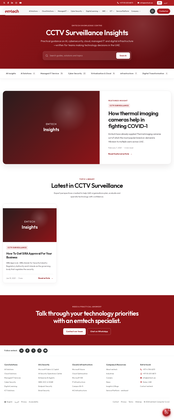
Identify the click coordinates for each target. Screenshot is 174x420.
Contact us (163, 11)
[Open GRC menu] (107, 11)
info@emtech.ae (149, 378)
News (108, 382)
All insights (11, 73)
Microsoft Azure (78, 369)
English (9, 402)
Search (123, 55)
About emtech (111, 369)
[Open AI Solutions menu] (39, 11)
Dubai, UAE (147, 382)
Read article (45, 278)
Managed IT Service (52, 73)
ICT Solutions (9, 390)
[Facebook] (8, 3)
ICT (111, 11)
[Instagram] (16, 3)
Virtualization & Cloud (102, 73)
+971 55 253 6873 (149, 373)
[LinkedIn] (12, 3)
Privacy (24, 402)
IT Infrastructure (78, 382)
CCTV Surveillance (119, 106)
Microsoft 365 (77, 378)
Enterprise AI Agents (46, 378)
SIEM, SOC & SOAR (45, 382)
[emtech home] (12, 11)
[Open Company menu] (140, 11)
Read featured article (120, 154)
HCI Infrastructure (79, 390)
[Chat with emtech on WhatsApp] (152, 11)
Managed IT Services (12, 378)
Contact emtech (146, 386)
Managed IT (62, 11)
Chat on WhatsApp (99, 331)
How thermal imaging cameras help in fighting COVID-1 (133, 119)
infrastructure (128, 73)
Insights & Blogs (112, 386)
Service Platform (122, 11)
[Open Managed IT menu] (68, 11)
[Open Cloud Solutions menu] (55, 11)
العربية (17, 402)
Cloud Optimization (80, 373)
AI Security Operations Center (50, 373)
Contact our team (74, 331)
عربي (165, 3)
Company (135, 11)
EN (159, 3)
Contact (116, 402)
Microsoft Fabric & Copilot (48, 369)
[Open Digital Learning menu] (99, 11)
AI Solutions (33, 11)
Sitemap (138, 402)
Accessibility (33, 402)
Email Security (43, 390)
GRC (104, 11)
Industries (110, 373)
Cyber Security (76, 11)
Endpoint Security (45, 386)
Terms (131, 402)
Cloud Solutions (48, 11)
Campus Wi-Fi (77, 386)
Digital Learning (92, 11)
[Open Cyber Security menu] (83, 11)
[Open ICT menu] (113, 11)
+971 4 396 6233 (149, 369)
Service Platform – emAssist (117, 390)
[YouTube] (20, 3)
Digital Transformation (154, 73)
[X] (4, 3)
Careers (109, 378)
